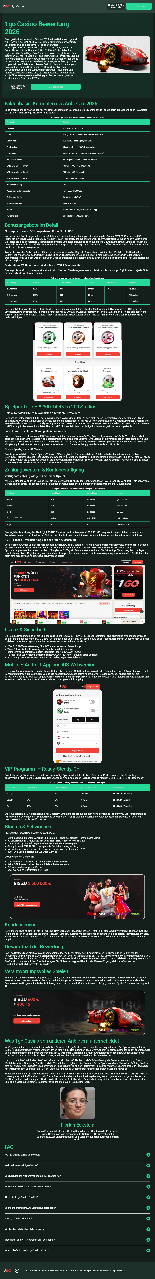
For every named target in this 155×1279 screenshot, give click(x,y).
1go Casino (18, 6)
